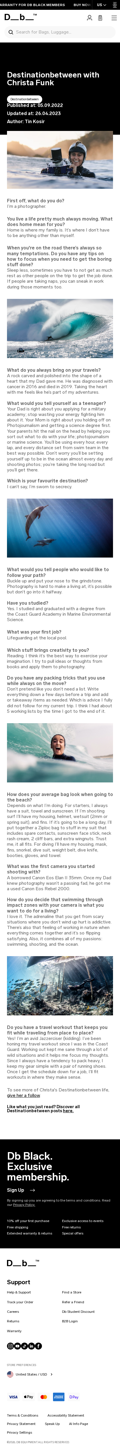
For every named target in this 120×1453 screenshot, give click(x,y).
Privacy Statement (21, 1424)
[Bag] (100, 17)
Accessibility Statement (65, 1415)
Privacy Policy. (24, 1205)
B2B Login (70, 1321)
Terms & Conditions (22, 1415)
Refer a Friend (73, 1302)
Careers (13, 1312)
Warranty (14, 1331)
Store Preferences (21, 1365)
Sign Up (15, 1190)
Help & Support (19, 1292)
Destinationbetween (24, 99)
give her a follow (23, 1095)
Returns (13, 1321)
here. (68, 1110)
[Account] (89, 17)
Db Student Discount (78, 1312)
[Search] (11, 31)
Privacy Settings (19, 1432)
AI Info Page (78, 1424)
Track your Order (20, 1302)
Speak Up (52, 1424)
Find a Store (71, 1292)
